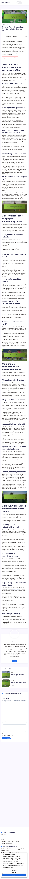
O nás (2, 839)
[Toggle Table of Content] (15, 60)
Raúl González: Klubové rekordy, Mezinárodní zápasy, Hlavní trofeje (18, 684)
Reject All (14, 872)
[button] (19, 2)
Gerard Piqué (5, 382)
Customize (14, 870)
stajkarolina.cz (5, 2)
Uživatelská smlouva (6, 834)
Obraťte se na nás (5, 837)
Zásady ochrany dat (6, 843)
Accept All (14, 875)
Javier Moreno (11, 35)
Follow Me (14, 661)
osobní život (16, 589)
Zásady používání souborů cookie (10, 841)
